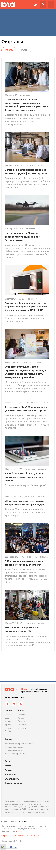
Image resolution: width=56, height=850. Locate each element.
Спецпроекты (12, 778)
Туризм (8, 738)
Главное (9, 709)
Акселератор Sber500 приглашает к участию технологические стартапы (26, 408)
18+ (35, 4)
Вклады (20, 718)
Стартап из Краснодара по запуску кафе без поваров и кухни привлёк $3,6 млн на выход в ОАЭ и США (26, 306)
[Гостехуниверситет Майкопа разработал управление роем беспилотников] (28, 210)
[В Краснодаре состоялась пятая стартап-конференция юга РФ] (28, 538)
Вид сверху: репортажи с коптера (19, 743)
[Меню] (51, 4)
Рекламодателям (21, 835)
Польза (8, 770)
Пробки (8, 731)
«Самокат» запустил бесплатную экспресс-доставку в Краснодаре (24, 502)
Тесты (8, 765)
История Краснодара (13, 750)
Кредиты (21, 721)
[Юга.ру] (8, 4)
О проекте (5, 835)
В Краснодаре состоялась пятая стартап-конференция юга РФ (24, 562)
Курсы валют (22, 724)
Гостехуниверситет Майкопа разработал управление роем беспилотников (22, 236)
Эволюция (10, 774)
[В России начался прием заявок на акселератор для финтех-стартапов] (28, 147)
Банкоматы (22, 728)
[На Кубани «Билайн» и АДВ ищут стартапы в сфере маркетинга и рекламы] (28, 451)
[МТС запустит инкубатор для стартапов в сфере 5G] (28, 605)
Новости (8, 714)
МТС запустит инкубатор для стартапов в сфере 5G (22, 629)
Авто (7, 761)
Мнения (8, 721)
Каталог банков (23, 714)
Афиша (8, 724)
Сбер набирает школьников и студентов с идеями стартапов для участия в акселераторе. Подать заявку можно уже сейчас (25, 372)
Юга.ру (24, 689)
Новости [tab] (9, 50)
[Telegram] (14, 703)
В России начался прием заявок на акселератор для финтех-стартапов (26, 171)
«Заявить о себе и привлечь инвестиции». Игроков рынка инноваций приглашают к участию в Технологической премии (26, 105)
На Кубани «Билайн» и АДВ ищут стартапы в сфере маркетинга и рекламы (25, 477)
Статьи (7, 718)
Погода (8, 728)
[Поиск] (43, 4)
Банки (20, 709)
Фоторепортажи (14, 783)
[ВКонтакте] (7, 703)
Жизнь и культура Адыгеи (15, 753)
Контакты (35, 835)
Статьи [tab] (24, 50)
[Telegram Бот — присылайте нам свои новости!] (20, 703)
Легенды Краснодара (14, 747)
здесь (42, 812)
